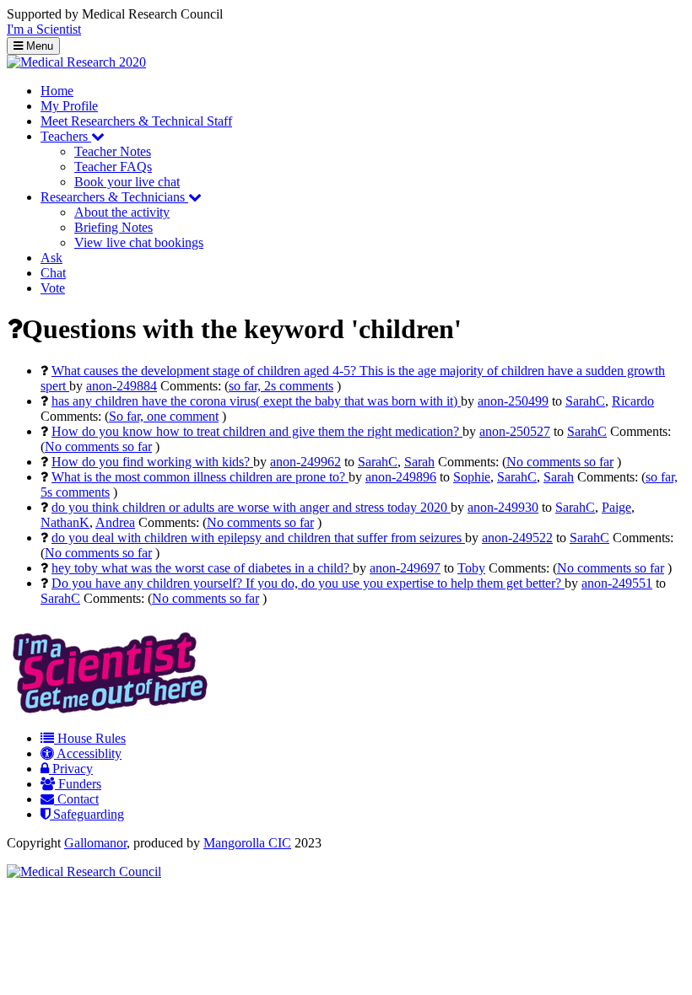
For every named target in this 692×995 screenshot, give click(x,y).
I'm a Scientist (44, 29)
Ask (51, 257)
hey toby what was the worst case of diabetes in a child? (202, 568)
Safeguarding (87, 814)
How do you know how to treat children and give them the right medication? (256, 431)
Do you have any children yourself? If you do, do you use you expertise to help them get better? (308, 583)
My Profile (69, 106)
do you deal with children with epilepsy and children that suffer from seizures (258, 537)
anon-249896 (400, 477)
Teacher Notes (112, 151)
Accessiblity (88, 753)
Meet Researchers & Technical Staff (136, 121)
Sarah (419, 461)
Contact (76, 799)
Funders (78, 784)
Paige (616, 507)
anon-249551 (616, 583)
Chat (53, 273)
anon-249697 (405, 568)
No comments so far (98, 446)
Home (57, 90)
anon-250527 (514, 431)
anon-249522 (517, 537)
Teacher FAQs (113, 166)
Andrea (115, 522)
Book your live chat (127, 182)
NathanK (65, 522)
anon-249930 (503, 507)
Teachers (66, 136)
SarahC (585, 401)
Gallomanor (95, 843)
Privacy (71, 768)
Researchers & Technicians (114, 197)
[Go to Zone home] (76, 62)
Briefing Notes (113, 227)
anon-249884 (121, 386)
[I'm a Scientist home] (113, 709)
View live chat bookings (138, 242)
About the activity (122, 212)
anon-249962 (305, 461)
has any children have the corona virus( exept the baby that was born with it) (256, 401)
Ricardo (633, 401)
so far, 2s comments (281, 386)
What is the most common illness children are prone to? (200, 477)
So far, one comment (164, 416)
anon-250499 (513, 401)
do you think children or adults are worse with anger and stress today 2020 (251, 507)
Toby (471, 568)
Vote (53, 288)
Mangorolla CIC (247, 843)
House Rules (90, 738)
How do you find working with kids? (152, 461)
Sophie (471, 477)
